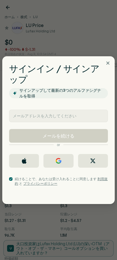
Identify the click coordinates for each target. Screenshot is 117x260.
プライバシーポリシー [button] (40, 183)
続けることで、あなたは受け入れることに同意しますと (61, 181)
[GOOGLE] (58, 161)
